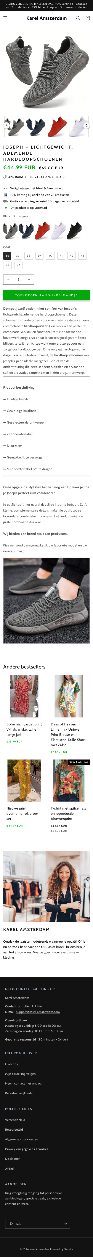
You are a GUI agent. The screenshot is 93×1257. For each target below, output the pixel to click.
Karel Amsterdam (40, 1249)
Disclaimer (12, 1159)
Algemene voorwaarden (21, 1139)
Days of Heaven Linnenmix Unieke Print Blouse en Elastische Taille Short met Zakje (68, 734)
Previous (6, 125)
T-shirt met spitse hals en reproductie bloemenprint (68, 813)
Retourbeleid (14, 1129)
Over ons (11, 1064)
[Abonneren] (65, 1224)
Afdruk (9, 1169)
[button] (5, 18)
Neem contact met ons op (23, 1083)
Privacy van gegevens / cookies (26, 1149)
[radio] (10, 230)
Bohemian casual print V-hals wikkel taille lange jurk (24, 729)
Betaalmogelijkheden (19, 1093)
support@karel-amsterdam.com (38, 1012)
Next (86, 125)
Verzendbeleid (15, 1120)
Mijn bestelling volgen (20, 1074)
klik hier (37, 1006)
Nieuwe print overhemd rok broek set (22, 813)
